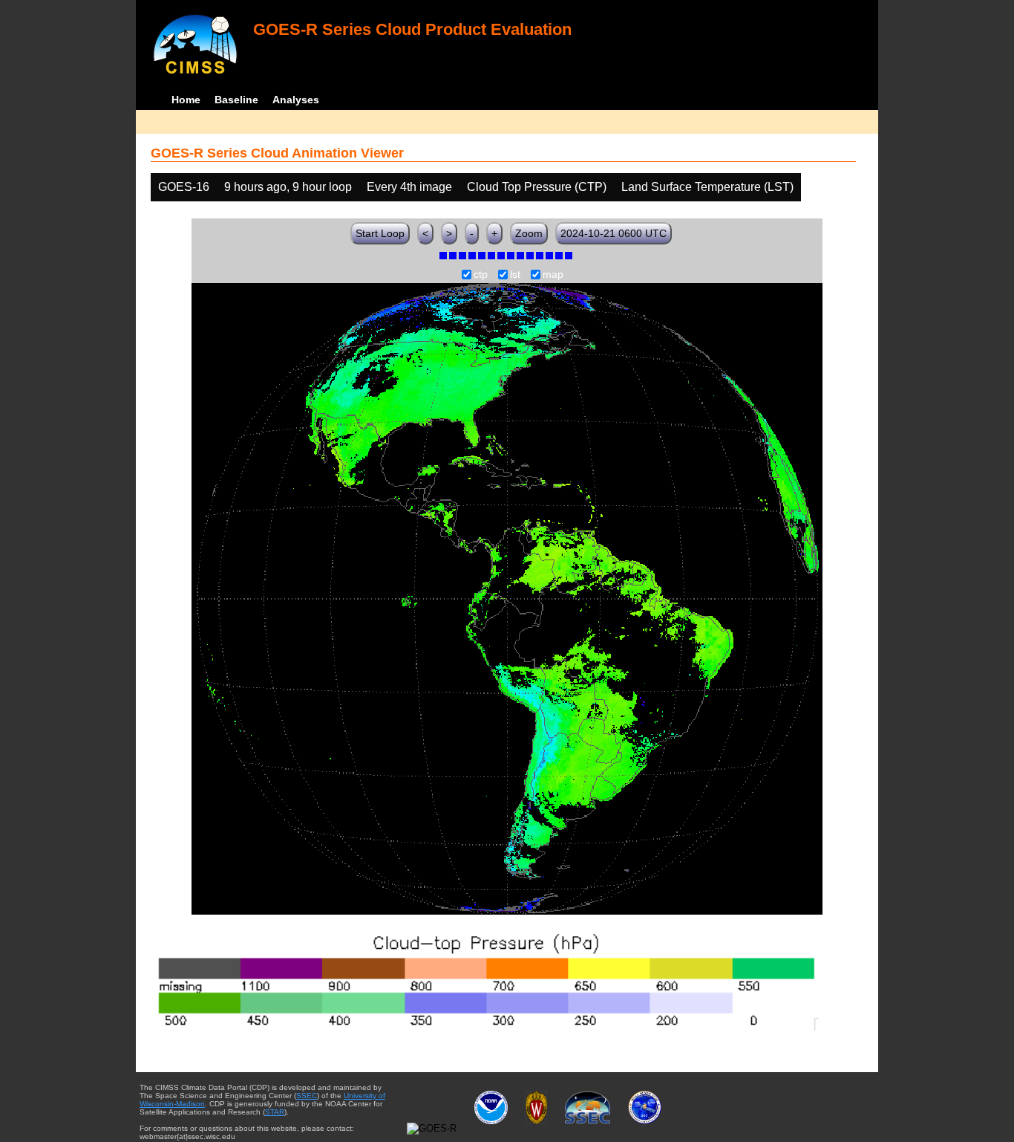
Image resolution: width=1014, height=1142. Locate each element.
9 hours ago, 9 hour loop (288, 187)
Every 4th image (409, 187)
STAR (274, 1112)
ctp (481, 275)
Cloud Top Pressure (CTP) (536, 187)
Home (185, 100)
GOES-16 (183, 187)
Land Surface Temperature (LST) (707, 187)
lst (515, 275)
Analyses (295, 100)
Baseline (236, 100)
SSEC (306, 1095)
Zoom (529, 233)
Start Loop (380, 233)
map (553, 275)
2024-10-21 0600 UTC (613, 233)
